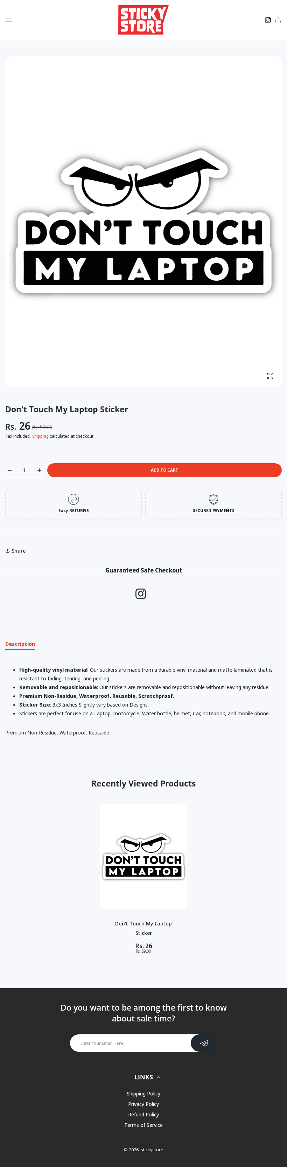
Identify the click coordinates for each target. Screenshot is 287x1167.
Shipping (40, 436)
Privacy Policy (143, 1103)
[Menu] (9, 20)
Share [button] (19, 550)
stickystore (152, 1149)
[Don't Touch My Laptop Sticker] (143, 856)
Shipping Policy (143, 1093)
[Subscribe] (204, 1043)
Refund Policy (143, 1114)
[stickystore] (143, 20)
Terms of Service (143, 1124)
